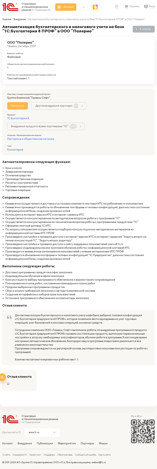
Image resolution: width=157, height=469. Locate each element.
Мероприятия (67, 443)
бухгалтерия (15, 149)
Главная (6, 19)
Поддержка (49, 455)
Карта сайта (104, 455)
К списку (145, 29)
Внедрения (19, 19)
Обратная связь (65, 455)
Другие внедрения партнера (56, 105)
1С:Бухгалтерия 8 (18, 118)
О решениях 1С (20, 455)
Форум (103, 443)
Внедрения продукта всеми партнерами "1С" (44, 126)
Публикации (45, 443)
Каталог (7, 443)
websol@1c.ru (99, 462)
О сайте (6, 455)
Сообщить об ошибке (85, 455)
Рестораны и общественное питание (30, 139)
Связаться (17, 105)
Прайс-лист (35, 455)
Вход (152, 6)
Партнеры (87, 443)
